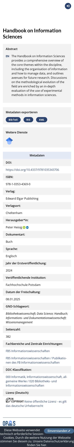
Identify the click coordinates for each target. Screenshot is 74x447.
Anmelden (68, 6)
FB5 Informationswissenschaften (28, 351)
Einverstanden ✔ (59, 431)
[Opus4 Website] (9, 425)
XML (41, 119)
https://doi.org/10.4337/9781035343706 (32, 170)
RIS (28, 119)
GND (27, 227)
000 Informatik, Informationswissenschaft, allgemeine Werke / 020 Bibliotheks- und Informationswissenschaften (36, 381)
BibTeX (13, 119)
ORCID (24, 227)
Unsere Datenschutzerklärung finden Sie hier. (50, 443)
